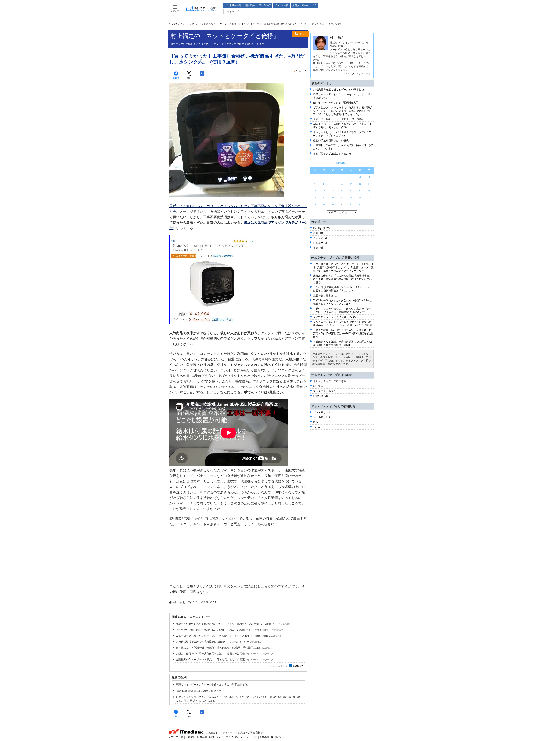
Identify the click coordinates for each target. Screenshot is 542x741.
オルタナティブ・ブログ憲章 (329, 381)
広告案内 (202, 737)
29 (342, 204)
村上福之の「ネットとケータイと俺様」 (217, 24)
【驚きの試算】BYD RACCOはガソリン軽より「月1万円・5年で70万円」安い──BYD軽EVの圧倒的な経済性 (343, 333)
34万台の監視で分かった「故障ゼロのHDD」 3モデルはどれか (218, 641)
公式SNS (190, 737)
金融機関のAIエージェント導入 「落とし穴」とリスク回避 (225, 659)
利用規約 (318, 386)
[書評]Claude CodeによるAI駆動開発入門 (198, 690)
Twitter (316, 427)
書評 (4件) (318, 247)
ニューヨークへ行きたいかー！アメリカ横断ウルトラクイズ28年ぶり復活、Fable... (228, 635)
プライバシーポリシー (326, 391)
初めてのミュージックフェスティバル (334, 316)
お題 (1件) (318, 232)
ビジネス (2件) (321, 237)
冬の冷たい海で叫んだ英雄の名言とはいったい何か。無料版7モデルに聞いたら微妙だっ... (233, 624)
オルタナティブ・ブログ (181, 24)
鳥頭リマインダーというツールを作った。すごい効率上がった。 (213, 684)
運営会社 (264, 737)
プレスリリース (322, 412)
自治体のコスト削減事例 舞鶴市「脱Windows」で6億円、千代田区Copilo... (224, 647)
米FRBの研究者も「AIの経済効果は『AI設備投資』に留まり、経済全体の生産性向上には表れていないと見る (342, 279)
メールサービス (322, 417)
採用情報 (276, 737)
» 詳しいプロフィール (358, 73)
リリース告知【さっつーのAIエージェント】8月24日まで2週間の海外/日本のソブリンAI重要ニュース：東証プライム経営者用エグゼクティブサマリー (343, 267)
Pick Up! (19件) (321, 228)
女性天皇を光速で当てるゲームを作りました (338, 89)
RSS (301, 34)
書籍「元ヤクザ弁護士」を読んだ (332, 153)
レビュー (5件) (321, 242)
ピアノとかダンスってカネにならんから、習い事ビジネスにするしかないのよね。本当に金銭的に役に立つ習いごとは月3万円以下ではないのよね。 (342, 111)
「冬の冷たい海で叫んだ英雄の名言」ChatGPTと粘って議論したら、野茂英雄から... (229, 629)
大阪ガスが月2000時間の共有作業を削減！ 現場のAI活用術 (225, 653)
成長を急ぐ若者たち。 (326, 295)
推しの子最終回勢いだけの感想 (331, 140)
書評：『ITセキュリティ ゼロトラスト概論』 (338, 119)
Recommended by (279, 666)
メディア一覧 (176, 737)
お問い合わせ (320, 395)
